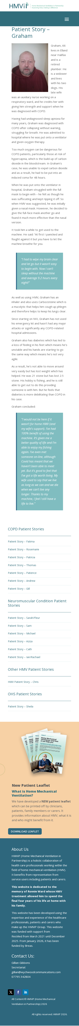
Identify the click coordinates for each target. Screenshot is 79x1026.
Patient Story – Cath (20, 649)
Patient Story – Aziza (20, 641)
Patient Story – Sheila (20, 706)
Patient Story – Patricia (21, 557)
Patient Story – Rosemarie (23, 549)
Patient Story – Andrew (21, 580)
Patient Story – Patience (22, 573)
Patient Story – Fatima (21, 541)
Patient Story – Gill (19, 588)
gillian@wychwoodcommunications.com (36, 972)
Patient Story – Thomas (22, 565)
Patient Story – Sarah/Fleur (24, 618)
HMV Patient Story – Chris (23, 682)
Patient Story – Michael (21, 633)
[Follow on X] (11, 992)
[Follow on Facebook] (18, 992)
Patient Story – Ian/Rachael (24, 657)
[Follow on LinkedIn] (25, 992)
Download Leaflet (25, 831)
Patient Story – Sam (20, 625)
